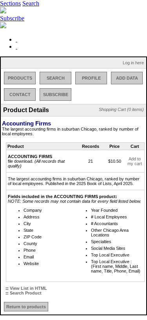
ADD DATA (127, 78)
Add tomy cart (134, 161)
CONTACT (20, 94)
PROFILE (91, 78)
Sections (10, 3)
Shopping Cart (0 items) (121, 109)
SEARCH (56, 78)
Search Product (26, 293)
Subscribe (12, 18)
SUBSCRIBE (55, 94)
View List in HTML (28, 288)
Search (30, 3)
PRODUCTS (20, 78)
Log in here (133, 62)
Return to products (26, 306)
